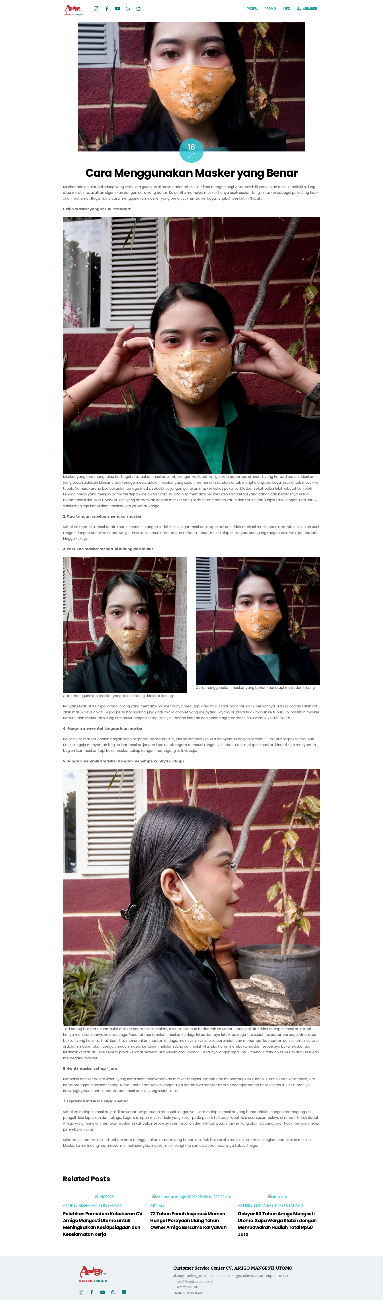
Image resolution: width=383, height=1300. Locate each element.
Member (309, 8)
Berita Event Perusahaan (278, 1205)
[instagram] (96, 8)
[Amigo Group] (74, 14)
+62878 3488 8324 (188, 1293)
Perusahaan (110, 1205)
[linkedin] (138, 8)
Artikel (70, 1205)
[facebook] (106, 8)
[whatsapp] (128, 8)
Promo (270, 8)
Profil (252, 8)
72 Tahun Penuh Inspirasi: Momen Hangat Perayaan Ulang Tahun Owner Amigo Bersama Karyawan (188, 1220)
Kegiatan (88, 1205)
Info (286, 8)
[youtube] (117, 8)
